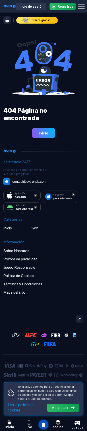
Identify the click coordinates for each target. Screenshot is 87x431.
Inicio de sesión (31, 6)
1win (34, 228)
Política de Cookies (18, 275)
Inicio (43, 133)
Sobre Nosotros (16, 250)
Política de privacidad (20, 259)
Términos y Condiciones (22, 284)
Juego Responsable (19, 267)
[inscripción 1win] (7, 20)
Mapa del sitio (14, 292)
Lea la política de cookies (21, 407)
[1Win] (9, 6)
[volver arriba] (80, 319)
